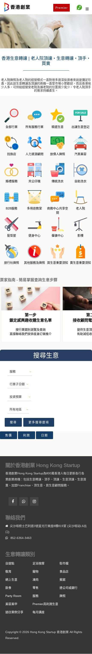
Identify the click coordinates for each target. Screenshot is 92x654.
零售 (36, 587)
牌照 (62, 596)
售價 (8, 435)
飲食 (8, 587)
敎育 (8, 571)
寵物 (36, 571)
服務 (36, 596)
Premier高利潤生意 (45, 604)
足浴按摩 (39, 563)
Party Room (13, 596)
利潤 (26, 435)
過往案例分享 (14, 612)
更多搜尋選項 (38, 422)
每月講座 (39, 612)
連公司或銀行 (68, 587)
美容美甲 (11, 604)
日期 (44, 435)
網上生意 (11, 579)
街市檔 (63, 563)
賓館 (62, 579)
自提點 (9, 563)
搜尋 (13, 422)
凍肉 (36, 579)
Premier (61, 7)
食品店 (63, 571)
